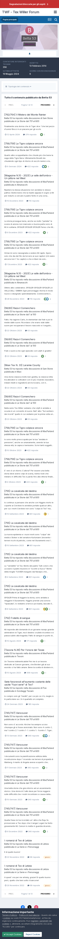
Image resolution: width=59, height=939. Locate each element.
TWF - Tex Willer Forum (20, 12)
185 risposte (33, 704)
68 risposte (34, 857)
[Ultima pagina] (54, 105)
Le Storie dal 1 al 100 (26, 314)
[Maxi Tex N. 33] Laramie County (22, 365)
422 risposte (32, 166)
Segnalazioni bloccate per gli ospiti (27, 4)
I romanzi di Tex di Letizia (18, 840)
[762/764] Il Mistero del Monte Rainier (25, 114)
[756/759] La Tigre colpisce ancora (23, 143)
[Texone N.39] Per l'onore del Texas (24, 649)
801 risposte (34, 514)
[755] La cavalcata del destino (20, 491)
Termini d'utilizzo (9, 915)
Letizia (46, 844)
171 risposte (31, 641)
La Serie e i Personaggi (28, 847)
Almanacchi (22, 185)
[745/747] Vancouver (16, 712)
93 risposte (32, 388)
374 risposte (31, 134)
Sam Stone (48, 118)
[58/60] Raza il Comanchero (19, 308)
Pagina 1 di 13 (27, 105)
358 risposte (32, 672)
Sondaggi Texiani (25, 691)
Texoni (20, 656)
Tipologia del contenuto (18, 86)
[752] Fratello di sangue (17, 618)
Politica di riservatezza (29, 915)
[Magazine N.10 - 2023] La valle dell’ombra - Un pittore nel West (28, 177)
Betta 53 (8, 118)
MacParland (48, 147)
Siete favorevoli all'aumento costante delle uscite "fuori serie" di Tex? (27, 683)
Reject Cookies (32, 934)
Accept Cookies (13, 934)
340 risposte (33, 735)
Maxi (19, 371)
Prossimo (45, 105)
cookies (6, 918)
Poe (45, 688)
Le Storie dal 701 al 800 (28, 121)
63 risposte (32, 330)
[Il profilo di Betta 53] (29, 53)
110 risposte (33, 201)
